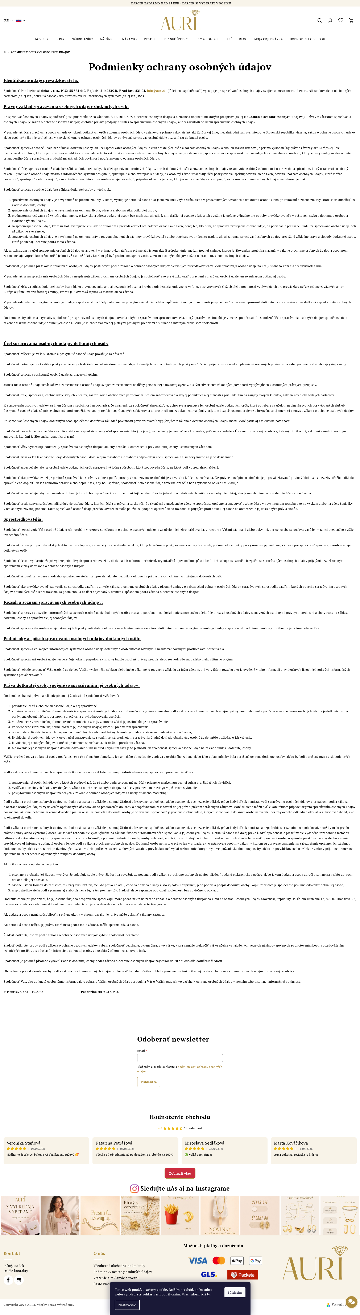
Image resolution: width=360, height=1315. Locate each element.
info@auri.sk (157, 90)
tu (208, 1294)
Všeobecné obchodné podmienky (119, 1265)
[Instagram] (19, 1280)
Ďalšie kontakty (16, 1270)
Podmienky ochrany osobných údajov (123, 1271)
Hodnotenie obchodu (180, 1116)
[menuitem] (42, 39)
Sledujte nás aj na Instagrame (185, 1188)
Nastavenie (127, 1305)
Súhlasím (235, 1292)
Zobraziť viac (180, 1173)
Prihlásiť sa (149, 1082)
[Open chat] (351, 1303)
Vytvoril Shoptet (344, 1304)
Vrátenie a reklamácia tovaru (116, 1277)
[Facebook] (8, 1280)
